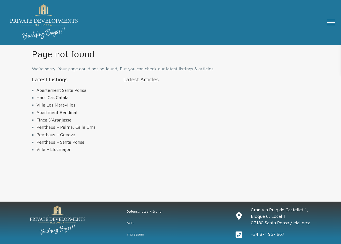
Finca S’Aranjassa (53, 119)
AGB (130, 223)
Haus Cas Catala (52, 97)
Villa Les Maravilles (55, 105)
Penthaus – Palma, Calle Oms (66, 127)
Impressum (135, 234)
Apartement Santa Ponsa (61, 90)
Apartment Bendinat (57, 112)
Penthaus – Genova (55, 134)
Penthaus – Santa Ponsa (60, 142)
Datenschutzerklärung (144, 211)
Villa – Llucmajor (53, 149)
